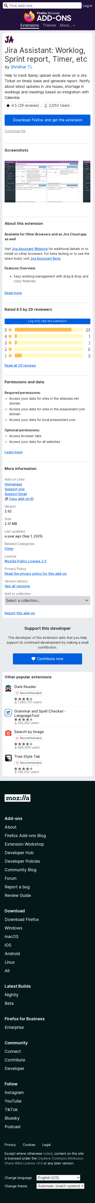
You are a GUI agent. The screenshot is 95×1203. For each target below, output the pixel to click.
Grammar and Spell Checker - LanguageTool (40, 713)
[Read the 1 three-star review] (49, 342)
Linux (10, 962)
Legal (46, 1145)
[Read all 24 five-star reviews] (49, 330)
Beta (9, 1003)
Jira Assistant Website (30, 249)
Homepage (13, 484)
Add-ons (13, 818)
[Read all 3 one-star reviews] (49, 355)
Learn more (14, 452)
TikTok (11, 1109)
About (11, 827)
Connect (13, 1051)
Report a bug (17, 886)
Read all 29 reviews (20, 365)
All (7, 970)
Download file (15, 131)
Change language (18, 1178)
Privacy (10, 1145)
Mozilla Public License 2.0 (25, 561)
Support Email (16, 494)
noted (47, 1153)
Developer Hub (19, 852)
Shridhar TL (22, 66)
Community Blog (20, 869)
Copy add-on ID (21, 499)
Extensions (29, 25)
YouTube (13, 1101)
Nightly (11, 994)
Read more (13, 293)
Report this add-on (20, 613)
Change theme (16, 1186)
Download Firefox (22, 919)
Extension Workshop (24, 844)
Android (12, 953)
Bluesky (12, 1118)
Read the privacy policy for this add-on (36, 574)
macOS (11, 936)
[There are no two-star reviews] (49, 349)
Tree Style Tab (27, 756)
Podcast (13, 1126)
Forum (11, 878)
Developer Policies (22, 861)
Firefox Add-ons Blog (25, 835)
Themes (49, 25)
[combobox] (42, 5)
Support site (15, 489)
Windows (13, 928)
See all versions (17, 586)
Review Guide (18, 895)
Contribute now (50, 658)
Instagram (14, 1092)
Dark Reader (25, 687)
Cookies (29, 1145)
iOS (8, 945)
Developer (14, 1068)
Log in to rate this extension (47, 321)
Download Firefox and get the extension (47, 120)
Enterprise (14, 1027)
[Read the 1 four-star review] (49, 336)
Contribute (15, 1059)
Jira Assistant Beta (45, 258)
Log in (87, 6)
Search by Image (29, 732)
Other (9, 549)
